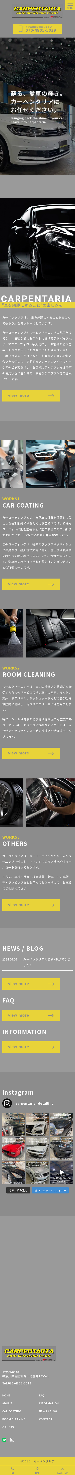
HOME (6, 1395)
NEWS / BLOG (48, 1411)
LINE (4, 1440)
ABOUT (7, 1403)
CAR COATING (11, 1411)
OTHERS (8, 1427)
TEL (12, 1472)
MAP (37, 1472)
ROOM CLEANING (14, 1419)
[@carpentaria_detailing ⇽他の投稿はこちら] (61, 1124)
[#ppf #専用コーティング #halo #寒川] (13, 1124)
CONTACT (46, 1419)
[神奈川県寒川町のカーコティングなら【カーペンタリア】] (37, 11)
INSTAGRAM (12, 1440)
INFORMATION (49, 1403)
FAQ (42, 1395)
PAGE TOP (62, 1472)
